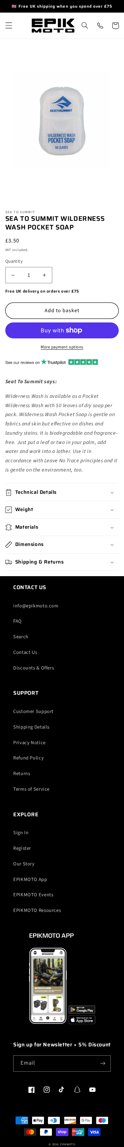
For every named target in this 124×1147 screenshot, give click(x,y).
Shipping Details (31, 727)
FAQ (17, 621)
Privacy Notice (29, 742)
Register (22, 848)
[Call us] (99, 25)
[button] (8, 25)
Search (20, 636)
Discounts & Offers (33, 667)
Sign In (20, 832)
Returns (21, 773)
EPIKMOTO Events (33, 894)
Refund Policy (28, 757)
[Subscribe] (102, 1063)
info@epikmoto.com (36, 605)
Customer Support (33, 711)
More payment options (62, 347)
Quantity (13, 261)
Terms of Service (31, 789)
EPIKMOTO (67, 1144)
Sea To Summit (20, 212)
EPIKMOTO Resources (37, 910)
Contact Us (25, 652)
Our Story (24, 863)
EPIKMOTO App (30, 879)
